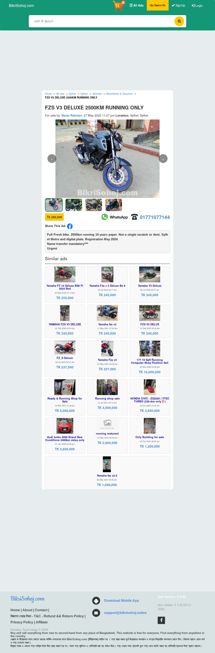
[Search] (179, 21)
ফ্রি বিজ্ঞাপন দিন (157, 5)
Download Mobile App (121, 600)
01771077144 (155, 217)
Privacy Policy (21, 622)
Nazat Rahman (72, 115)
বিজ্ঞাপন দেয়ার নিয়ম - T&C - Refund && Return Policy (47, 616)
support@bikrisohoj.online (125, 613)
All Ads (138, 5)
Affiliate (42, 622)
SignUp (180, 5)
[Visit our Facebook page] (161, 620)
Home (15, 610)
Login (199, 5)
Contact (41, 610)
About (27, 610)
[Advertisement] (104, 59)
